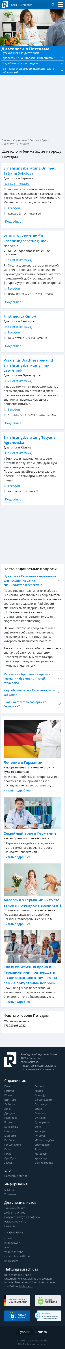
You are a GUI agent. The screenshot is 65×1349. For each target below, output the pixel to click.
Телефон (13, 208)
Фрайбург (10, 1158)
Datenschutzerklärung (17, 1256)
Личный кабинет (14, 1208)
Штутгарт (10, 1099)
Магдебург (41, 1153)
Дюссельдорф (43, 1099)
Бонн (38, 1126)
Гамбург (9, 1090)
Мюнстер (10, 1131)
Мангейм (10, 1135)
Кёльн (8, 1095)
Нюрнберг (10, 1117)
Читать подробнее (17, 790)
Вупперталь (42, 1122)
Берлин (39, 1086)
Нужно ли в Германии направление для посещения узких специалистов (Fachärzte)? (30, 580)
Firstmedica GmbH (20, 316)
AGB (6, 1247)
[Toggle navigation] (59, 4)
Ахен (38, 1149)
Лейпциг (9, 1104)
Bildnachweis (12, 1243)
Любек (8, 1162)
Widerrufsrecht (13, 1252)
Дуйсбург (40, 1117)
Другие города (44, 1162)
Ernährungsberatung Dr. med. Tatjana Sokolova (30, 171)
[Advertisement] (32, 100)
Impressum (11, 1261)
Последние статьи (15, 1175)
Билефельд (11, 1126)
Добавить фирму (14, 1212)
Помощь (9, 1226)
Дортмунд (41, 1104)
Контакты (10, 1194)
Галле (7, 1153)
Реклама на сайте (15, 1221)
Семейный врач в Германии (30, 833)
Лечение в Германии (23, 762)
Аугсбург (40, 1135)
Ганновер (41, 1113)
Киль (7, 1149)
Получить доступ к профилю (22, 1217)
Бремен (39, 1108)
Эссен (8, 1108)
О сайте (9, 1189)
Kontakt (9, 1238)
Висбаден (10, 1140)
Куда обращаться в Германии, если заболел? (29, 692)
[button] (61, 57)
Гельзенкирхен (13, 1144)
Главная (5, 140)
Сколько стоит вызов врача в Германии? (25, 704)
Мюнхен (40, 1090)
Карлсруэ (40, 1131)
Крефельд (41, 1158)
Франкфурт (42, 1095)
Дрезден (9, 1113)
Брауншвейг (42, 1144)
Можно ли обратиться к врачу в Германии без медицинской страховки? (27, 678)
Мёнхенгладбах (44, 1140)
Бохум (8, 1122)
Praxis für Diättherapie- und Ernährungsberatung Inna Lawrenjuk (28, 365)
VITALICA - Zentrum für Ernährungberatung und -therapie (26, 240)
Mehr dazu (25, 1286)
